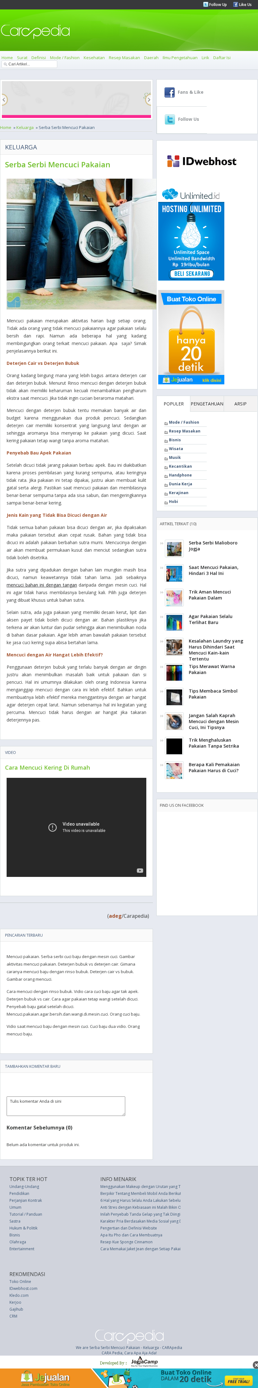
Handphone (180, 475)
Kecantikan (180, 466)
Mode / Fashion (65, 57)
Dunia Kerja (180, 484)
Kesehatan (94, 57)
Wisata (176, 448)
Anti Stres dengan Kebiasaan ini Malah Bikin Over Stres (148, 1207)
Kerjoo (15, 1302)
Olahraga (17, 1242)
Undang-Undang (24, 1186)
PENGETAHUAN (207, 404)
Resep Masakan (124, 57)
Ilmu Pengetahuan (180, 57)
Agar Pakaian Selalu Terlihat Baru (211, 619)
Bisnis (175, 440)
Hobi (173, 501)
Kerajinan (178, 492)
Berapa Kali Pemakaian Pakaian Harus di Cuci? (214, 767)
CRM (13, 1316)
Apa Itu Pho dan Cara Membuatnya (131, 1235)
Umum (15, 1207)
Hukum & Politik (23, 1228)
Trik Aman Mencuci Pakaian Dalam (210, 595)
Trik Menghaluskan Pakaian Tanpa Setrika (214, 743)
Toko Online (20, 1281)
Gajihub (16, 1309)
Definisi (38, 57)
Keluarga (25, 127)
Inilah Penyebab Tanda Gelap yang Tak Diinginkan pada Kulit (154, 1214)
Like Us (245, 4)
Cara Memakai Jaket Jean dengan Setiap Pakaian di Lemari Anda (156, 1248)
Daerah (151, 57)
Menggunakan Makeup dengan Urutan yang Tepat (144, 1186)
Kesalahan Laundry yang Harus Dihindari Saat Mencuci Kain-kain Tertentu (216, 650)
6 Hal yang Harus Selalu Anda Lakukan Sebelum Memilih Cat (153, 1200)
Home (7, 57)
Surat (22, 57)
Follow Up (217, 4)
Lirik (205, 57)
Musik (175, 457)
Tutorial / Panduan (25, 1214)
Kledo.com (19, 1295)
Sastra (14, 1221)
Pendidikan (19, 1193)
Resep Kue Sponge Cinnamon (126, 1242)
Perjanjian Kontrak (25, 1200)
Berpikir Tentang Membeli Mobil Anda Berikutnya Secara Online (156, 1193)
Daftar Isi (222, 57)
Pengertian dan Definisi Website (128, 1228)
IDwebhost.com (23, 1288)
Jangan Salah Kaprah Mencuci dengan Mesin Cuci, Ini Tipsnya (214, 721)
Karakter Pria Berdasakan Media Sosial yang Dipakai (146, 1221)
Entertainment (21, 1248)
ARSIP (240, 404)
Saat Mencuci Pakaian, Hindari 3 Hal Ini (213, 570)
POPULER (174, 404)
